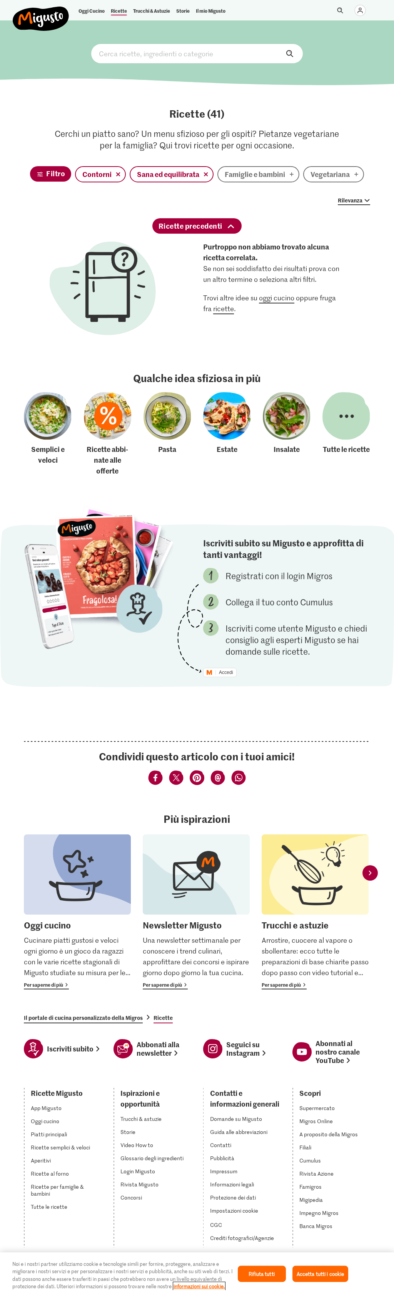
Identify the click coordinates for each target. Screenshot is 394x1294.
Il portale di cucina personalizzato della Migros (83, 1017)
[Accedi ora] (360, 10)
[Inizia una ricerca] (340, 10)
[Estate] (227, 434)
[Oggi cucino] (77, 912)
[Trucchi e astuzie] (315, 912)
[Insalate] (287, 434)
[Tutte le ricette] (346, 434)
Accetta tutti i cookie (320, 1273)
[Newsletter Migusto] (196, 912)
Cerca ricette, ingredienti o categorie (197, 53)
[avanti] (370, 873)
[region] (197, 1273)
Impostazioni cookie (234, 1210)
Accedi (226, 672)
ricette (223, 308)
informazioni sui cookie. (199, 1286)
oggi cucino (276, 297)
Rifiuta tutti (262, 1273)
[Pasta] (167, 434)
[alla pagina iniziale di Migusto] (41, 12)
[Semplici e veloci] (48, 434)
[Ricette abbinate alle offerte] (108, 434)
